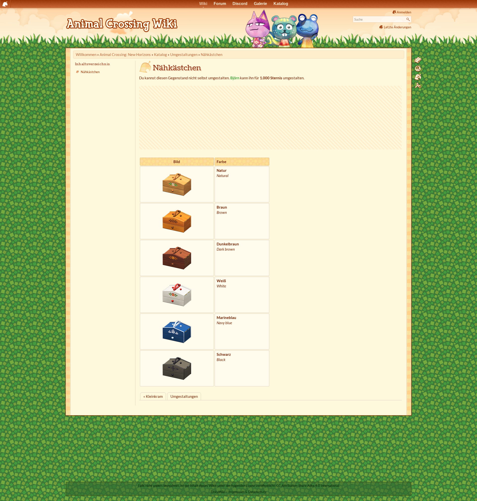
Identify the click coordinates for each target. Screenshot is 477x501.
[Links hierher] (418, 77)
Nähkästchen (211, 54)
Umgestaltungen (184, 54)
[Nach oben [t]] (418, 85)
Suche (408, 19)
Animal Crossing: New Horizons (125, 54)
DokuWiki (218, 492)
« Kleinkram (153, 396)
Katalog (160, 54)
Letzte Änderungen (397, 27)
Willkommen (86, 54)
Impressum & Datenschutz (247, 492)
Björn (234, 78)
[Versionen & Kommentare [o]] (418, 68)
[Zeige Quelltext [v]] (418, 60)
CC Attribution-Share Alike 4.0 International (307, 486)
